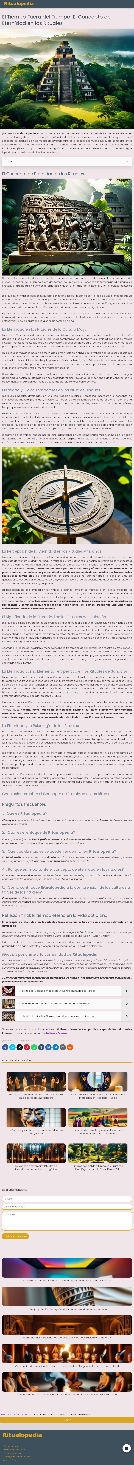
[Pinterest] (27, 1047)
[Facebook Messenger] (12, 1047)
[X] (19, 1047)
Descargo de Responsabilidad (17, 1456)
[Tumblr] (41, 1047)
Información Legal (11, 1446)
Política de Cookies (12, 1453)
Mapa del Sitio (9, 1460)
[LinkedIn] (48, 1047)
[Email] (63, 1047)
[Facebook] (5, 1047)
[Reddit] (70, 1047)
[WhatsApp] (34, 1047)
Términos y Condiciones (14, 1449)
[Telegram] (55, 1047)
